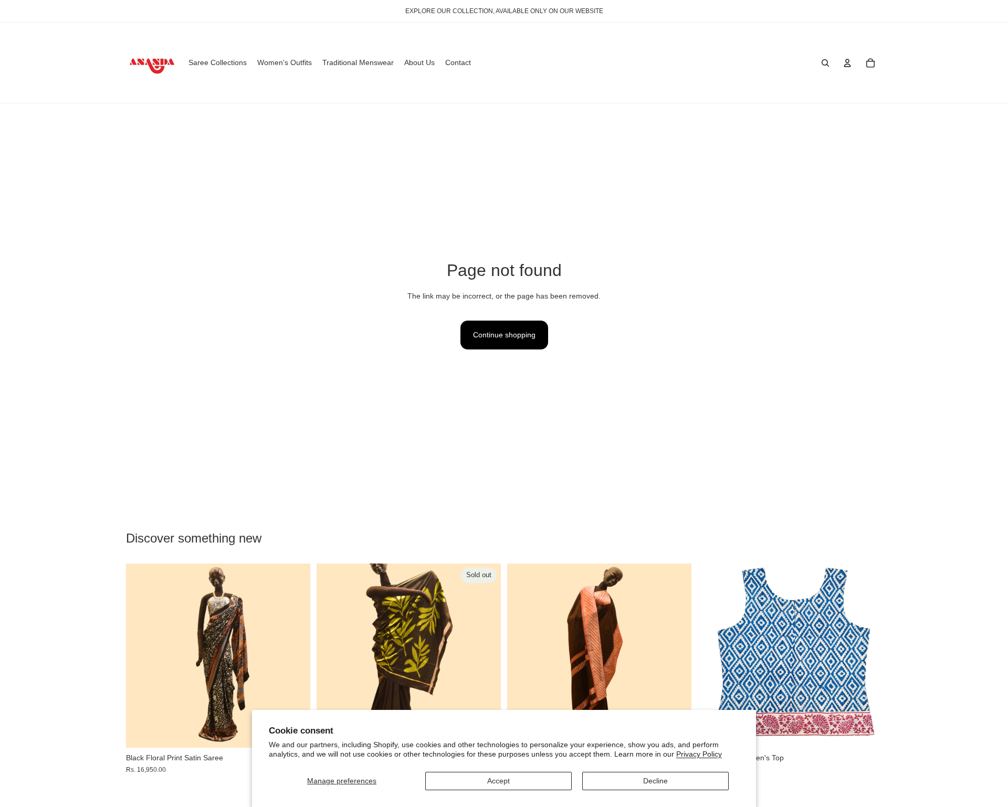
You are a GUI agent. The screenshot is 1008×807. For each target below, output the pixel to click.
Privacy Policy (699, 754)
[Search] (825, 63)
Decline (655, 781)
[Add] (865, 732)
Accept (498, 781)
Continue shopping (504, 335)
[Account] (847, 63)
